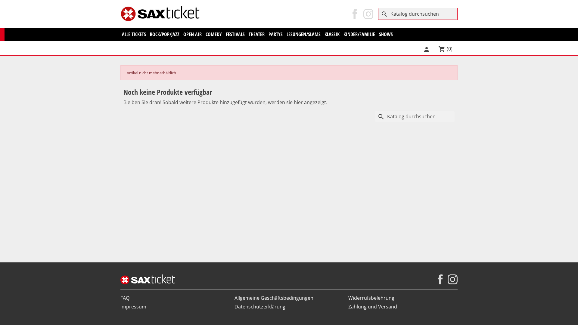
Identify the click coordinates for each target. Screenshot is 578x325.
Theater (257, 34)
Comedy (214, 34)
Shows (386, 34)
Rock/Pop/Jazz (164, 34)
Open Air (192, 34)
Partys (276, 34)
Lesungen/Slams (304, 34)
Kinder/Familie (359, 34)
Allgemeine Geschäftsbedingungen (274, 298)
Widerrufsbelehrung (371, 298)
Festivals (235, 34)
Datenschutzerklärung (260, 306)
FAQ (124, 298)
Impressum (133, 306)
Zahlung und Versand (372, 306)
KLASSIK (332, 34)
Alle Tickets (134, 34)
